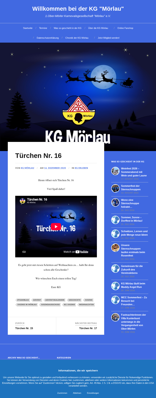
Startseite (27, 28)
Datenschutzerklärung (48, 38)
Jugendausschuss (50, 304)
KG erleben (81, 168)
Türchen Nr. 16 (38, 155)
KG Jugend (69, 304)
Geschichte (75, 300)
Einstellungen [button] (93, 393)
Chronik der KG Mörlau (76, 38)
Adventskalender (54, 300)
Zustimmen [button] (62, 393)
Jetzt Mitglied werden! (108, 38)
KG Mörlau (27, 168)
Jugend (88, 300)
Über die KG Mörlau (98, 28)
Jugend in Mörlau (27, 304)
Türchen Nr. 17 (88, 328)
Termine (43, 28)
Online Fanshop (125, 28)
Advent (37, 300)
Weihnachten (86, 304)
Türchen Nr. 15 (24, 328)
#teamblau (23, 300)
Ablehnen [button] (77, 393)
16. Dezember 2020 (55, 168)
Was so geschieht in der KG (68, 28)
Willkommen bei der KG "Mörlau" (78, 8)
